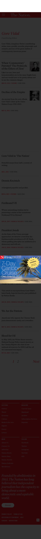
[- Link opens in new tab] (20, 269)
